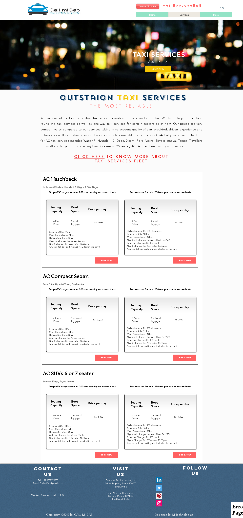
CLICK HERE (89, 156)
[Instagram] (159, 503)
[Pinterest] (159, 496)
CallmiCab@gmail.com (51, 483)
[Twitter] (159, 488)
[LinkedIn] (159, 480)
